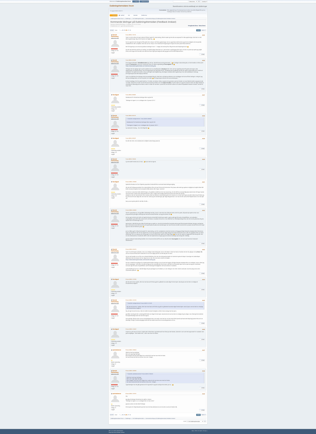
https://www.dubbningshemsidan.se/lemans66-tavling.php (140, 259)
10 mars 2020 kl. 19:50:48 (130, 181)
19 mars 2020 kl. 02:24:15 (130, 249)
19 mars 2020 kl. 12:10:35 (130, 279)
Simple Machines (119, 430)
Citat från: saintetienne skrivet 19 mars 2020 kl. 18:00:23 (140, 374)
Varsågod (116, 95)
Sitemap (122, 432)
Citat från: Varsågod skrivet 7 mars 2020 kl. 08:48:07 (140, 118)
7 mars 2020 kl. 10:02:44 (130, 159)
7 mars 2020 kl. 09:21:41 (130, 115)
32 (130, 30)
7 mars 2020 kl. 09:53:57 (130, 138)
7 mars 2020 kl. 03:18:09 (130, 60)
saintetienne (117, 350)
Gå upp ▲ (205, 430)
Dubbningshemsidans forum (122, 6)
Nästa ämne (202, 25)
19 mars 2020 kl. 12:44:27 (130, 329)
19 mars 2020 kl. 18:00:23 (130, 349)
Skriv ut (204, 30)
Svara (198, 30)
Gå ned (112, 30)
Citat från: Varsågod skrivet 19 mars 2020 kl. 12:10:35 (140, 303)
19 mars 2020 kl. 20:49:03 (130, 370)
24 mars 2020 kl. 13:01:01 (130, 393)
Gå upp (111, 414)
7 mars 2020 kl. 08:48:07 (130, 94)
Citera (202, 54)
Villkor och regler (198, 430)
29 (124, 30)
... (121, 30)
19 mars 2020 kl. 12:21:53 (130, 300)
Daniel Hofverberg (114, 35)
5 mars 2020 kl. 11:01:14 (130, 34)
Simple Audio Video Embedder (114, 432)
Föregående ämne (193, 25)
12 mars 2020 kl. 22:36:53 (130, 210)
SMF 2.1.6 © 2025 (112, 430)
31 (128, 30)
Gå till (184, 421)
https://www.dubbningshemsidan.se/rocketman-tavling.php (141, 66)
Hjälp (193, 430)
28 (122, 30)
